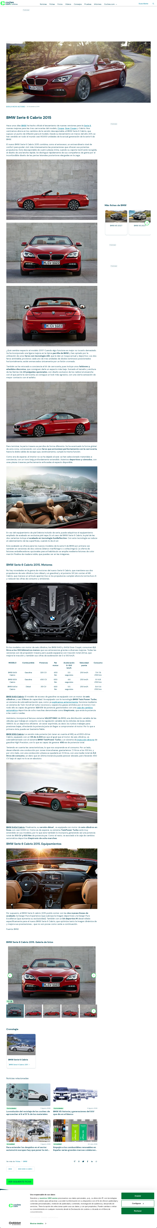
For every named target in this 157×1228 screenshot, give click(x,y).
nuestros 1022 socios (49, 1198)
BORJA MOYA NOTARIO (15, 106)
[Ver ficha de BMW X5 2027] (140, 222)
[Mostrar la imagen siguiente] (93, 975)
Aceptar (138, 1196)
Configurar (136, 1203)
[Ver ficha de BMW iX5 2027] (116, 222)
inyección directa (85, 739)
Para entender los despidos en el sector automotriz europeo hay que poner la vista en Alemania (28, 1121)
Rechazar (138, 1211)
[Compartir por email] (74, 1161)
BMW (23, 125)
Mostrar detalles (36, 1223)
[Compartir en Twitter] (82, 1161)
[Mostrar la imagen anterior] (10, 975)
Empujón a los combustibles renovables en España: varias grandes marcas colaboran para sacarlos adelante (74, 1122)
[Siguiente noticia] (147, 223)
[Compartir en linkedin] (91, 1161)
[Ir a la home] (9, 3)
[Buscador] (153, 3)
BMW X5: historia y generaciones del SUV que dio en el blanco (75, 1085)
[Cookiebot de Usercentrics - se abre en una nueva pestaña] (15, 1223)
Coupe (61, 128)
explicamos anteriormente (65, 702)
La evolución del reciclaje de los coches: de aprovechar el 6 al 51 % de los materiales (24, 1085)
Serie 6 (87, 125)
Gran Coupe (71, 128)
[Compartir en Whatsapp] (95, 1161)
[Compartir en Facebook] (87, 1161)
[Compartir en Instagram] (78, 1161)
